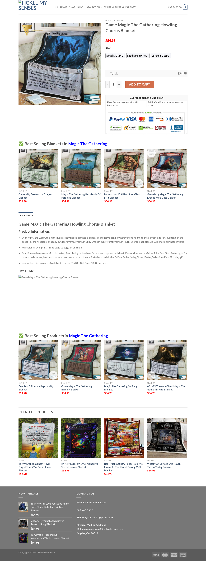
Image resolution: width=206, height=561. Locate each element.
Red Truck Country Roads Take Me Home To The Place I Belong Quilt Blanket (123, 467)
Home (63, 7)
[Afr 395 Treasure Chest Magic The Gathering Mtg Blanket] (167, 360)
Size (108, 48)
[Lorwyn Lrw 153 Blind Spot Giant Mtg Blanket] (124, 168)
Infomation (93, 7)
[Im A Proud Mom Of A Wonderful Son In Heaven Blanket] (81, 438)
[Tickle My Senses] (35, 7)
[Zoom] (23, 101)
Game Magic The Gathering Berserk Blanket (76, 388)
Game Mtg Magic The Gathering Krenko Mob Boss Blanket (165, 196)
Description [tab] (26, 215)
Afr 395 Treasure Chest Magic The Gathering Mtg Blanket (166, 388)
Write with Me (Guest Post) (120, 7)
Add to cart (139, 84)
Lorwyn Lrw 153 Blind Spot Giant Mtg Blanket (122, 196)
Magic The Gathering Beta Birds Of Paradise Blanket (81, 196)
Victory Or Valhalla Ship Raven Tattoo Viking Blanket (164, 465)
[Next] (186, 180)
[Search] (57, 7)
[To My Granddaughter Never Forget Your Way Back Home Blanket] (38, 438)
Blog (80, 7)
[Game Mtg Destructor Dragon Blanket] (38, 168)
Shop (72, 7)
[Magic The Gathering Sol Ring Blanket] (124, 360)
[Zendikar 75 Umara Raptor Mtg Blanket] (38, 360)
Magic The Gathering (87, 143)
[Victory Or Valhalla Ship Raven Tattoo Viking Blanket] (167, 438)
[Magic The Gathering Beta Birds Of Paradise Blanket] (81, 168)
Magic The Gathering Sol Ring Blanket (120, 388)
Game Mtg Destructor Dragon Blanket (35, 196)
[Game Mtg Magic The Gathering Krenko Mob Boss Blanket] (167, 168)
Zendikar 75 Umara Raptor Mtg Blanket (36, 388)
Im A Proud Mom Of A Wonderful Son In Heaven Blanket (79, 465)
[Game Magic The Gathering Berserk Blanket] (81, 360)
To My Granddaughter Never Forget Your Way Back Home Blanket (35, 467)
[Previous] (18, 180)
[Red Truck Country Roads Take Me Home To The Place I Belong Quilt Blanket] (124, 438)
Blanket (118, 20)
